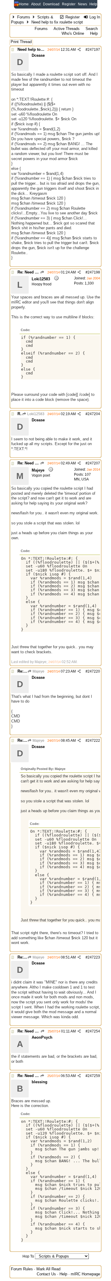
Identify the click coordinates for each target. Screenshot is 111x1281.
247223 (94, 957)
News (82, 4)
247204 (94, 414)
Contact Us (46, 1274)
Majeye (38, 671)
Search (92, 28)
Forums (23, 17)
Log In (94, 17)
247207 (94, 463)
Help (93, 4)
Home (24, 4)
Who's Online (73, 33)
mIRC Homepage (85, 1274)
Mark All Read (48, 1269)
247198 (94, 272)
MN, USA (81, 479)
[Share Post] (79, 49)
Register (68, 4)
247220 (94, 671)
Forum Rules (22, 1269)
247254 (94, 1031)
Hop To (28, 1256)
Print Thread (21, 41)
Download (51, 4)
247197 (94, 50)
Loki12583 (35, 414)
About (36, 4)
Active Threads (67, 28)
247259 (94, 1076)
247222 (94, 740)
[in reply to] (42, 272)
